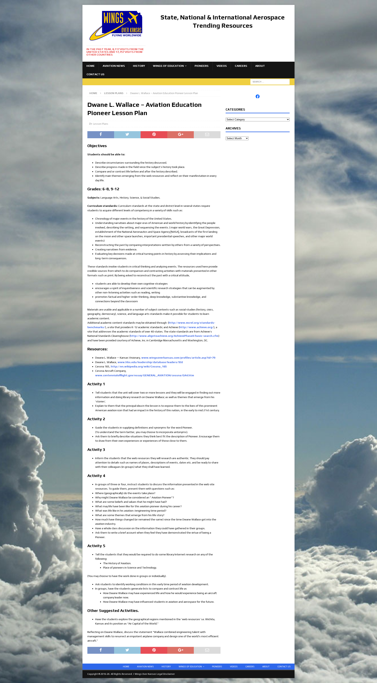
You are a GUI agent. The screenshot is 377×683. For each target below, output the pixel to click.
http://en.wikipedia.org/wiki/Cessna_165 (139, 366)
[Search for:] (270, 81)
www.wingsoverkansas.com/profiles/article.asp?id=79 (178, 357)
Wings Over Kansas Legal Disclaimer (155, 674)
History (139, 65)
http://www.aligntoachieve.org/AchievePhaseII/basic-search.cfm (174, 335)
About (260, 65)
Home (90, 65)
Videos (222, 65)
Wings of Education (168, 65)
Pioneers (202, 65)
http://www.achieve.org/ (196, 327)
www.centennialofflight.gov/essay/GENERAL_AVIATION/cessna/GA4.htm (144, 375)
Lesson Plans (100, 123)
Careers (241, 65)
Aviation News (114, 65)
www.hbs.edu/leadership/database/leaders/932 (150, 362)
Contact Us (95, 74)
